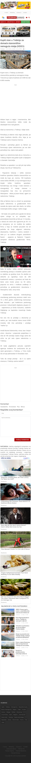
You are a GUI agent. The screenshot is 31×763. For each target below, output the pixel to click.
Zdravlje (11, 717)
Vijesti (2, 22)
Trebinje (2, 49)
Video (2, 722)
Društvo (10, 22)
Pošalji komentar (22, 439)
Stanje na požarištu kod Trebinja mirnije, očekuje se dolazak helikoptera (23, 635)
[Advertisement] (15, 101)
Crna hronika (4, 714)
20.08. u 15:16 (24, 647)
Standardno (4, 407)
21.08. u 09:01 (24, 631)
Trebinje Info (21, 748)
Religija (8, 712)
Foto (26, 719)
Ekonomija (19, 712)
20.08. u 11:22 (24, 655)
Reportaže (3, 719)
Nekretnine (25, 22)
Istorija (9, 719)
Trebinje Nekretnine (21, 751)
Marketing (12, 12)
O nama (6, 12)
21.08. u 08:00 (24, 639)
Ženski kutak (15, 719)
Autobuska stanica (11, 748)
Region (14, 709)
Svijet (19, 709)
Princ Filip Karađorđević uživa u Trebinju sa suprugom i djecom (22, 619)
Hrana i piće (4, 717)
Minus (23, 407)
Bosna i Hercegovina (6, 709)
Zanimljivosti (22, 714)
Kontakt (25, 12)
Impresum (19, 12)
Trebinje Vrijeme (9, 751)
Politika (13, 712)
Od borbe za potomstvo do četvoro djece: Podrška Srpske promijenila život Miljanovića (22, 629)
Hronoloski (12, 407)
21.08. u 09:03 (24, 623)
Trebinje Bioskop (15, 753)
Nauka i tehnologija (19, 717)
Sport (18, 22)
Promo (21, 719)
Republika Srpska (23, 707)
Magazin (15, 714)
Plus (18, 407)
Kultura (3, 712)
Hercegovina (14, 707)
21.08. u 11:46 (24, 614)
